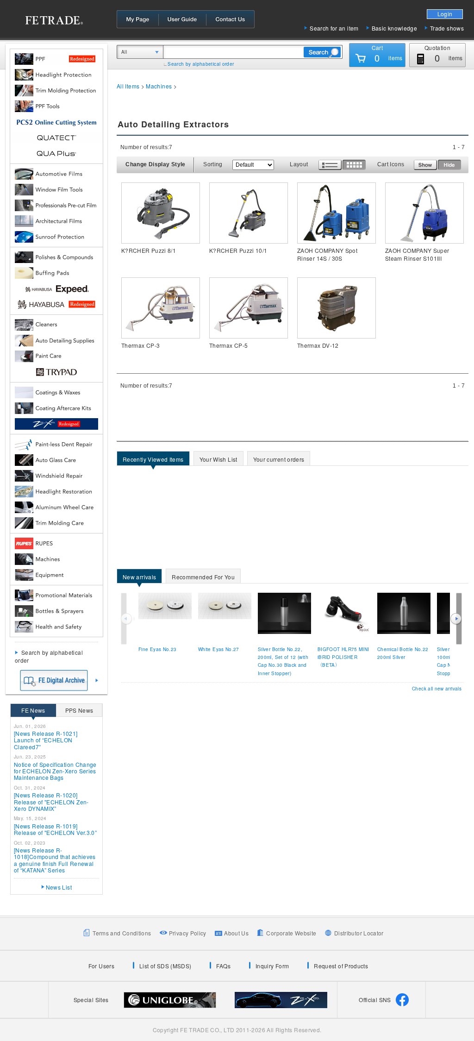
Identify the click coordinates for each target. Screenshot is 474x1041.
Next (456, 619)
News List (59, 887)
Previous (127, 619)
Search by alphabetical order (201, 64)
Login (445, 14)
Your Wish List (215, 460)
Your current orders (276, 460)
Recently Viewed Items (150, 460)
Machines (159, 86)
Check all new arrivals (437, 688)
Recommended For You (200, 578)
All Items (128, 86)
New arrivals (136, 578)
